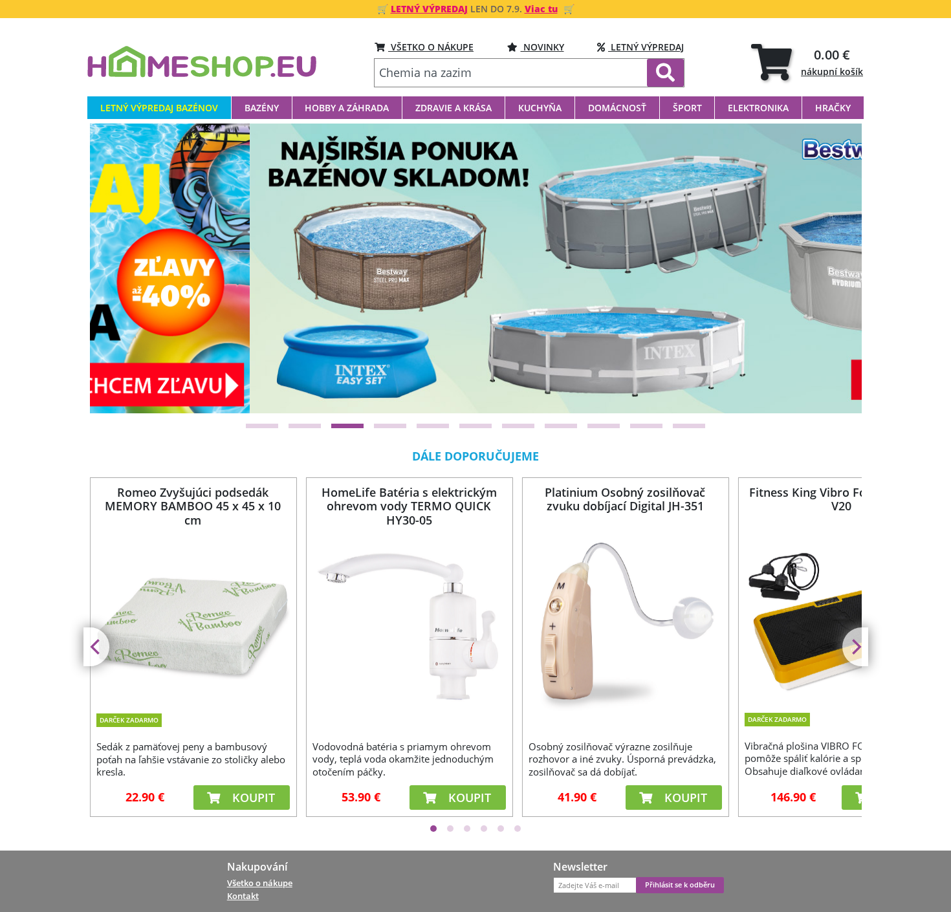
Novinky (542, 47)
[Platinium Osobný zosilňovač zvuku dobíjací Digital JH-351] (625, 624)
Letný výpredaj (646, 47)
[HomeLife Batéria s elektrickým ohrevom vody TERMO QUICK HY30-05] (409, 624)
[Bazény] (477, 268)
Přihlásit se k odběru (680, 884)
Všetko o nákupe (259, 883)
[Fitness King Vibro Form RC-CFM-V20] (841, 615)
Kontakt (243, 896)
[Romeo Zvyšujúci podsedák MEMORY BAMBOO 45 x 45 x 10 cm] (193, 618)
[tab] (807, 61)
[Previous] (115, 268)
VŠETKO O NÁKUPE (431, 47)
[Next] (835, 268)
